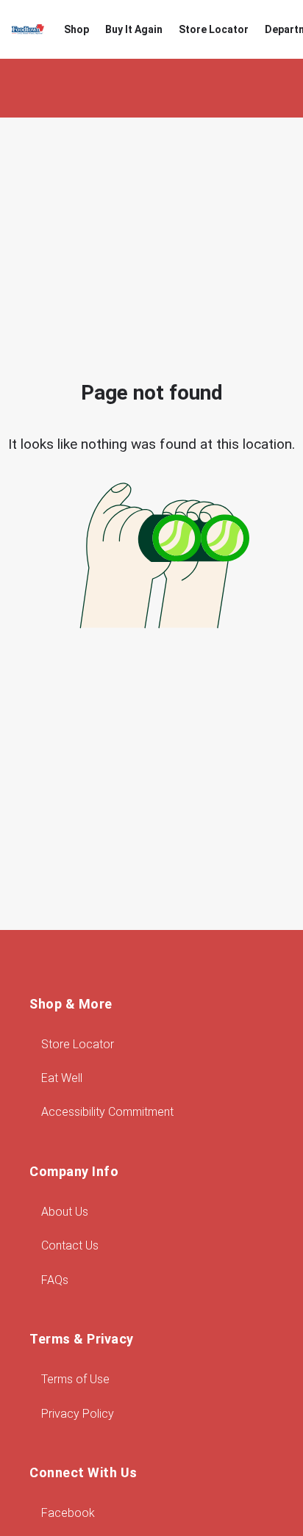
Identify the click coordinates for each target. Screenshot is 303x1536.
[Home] (28, 29)
